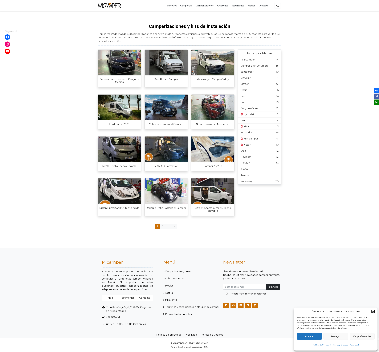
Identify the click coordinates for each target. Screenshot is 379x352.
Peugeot (246, 156)
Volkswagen (248, 181)
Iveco (244, 120)
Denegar (335, 336)
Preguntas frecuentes (178, 314)
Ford (243, 102)
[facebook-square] (226, 305)
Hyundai (249, 114)
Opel (244, 150)
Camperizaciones (204, 5)
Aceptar (309, 336)
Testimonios (238, 5)
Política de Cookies (321, 345)
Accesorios (222, 5)
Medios (251, 5)
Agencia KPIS (200, 347)
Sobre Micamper (175, 278)
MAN (246, 126)
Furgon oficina (249, 108)
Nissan (247, 144)
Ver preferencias (362, 336)
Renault (245, 163)
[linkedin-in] (255, 305)
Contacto (263, 5)
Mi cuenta (171, 299)
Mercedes (246, 132)
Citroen (245, 84)
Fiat (243, 96)
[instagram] (233, 305)
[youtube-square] (241, 305)
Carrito (169, 292)
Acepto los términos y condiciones (248, 293)
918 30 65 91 (113, 317)
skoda (244, 169)
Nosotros (172, 5)
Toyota (245, 175)
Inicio (110, 297)
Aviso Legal (191, 334)
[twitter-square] (248, 305)
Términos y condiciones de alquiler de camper (192, 307)
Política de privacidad (339, 345)
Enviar (274, 286)
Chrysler (246, 77)
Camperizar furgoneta (178, 271)
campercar (247, 71)
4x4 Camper (248, 59)
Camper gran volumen (254, 65)
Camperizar (186, 5)
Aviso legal (354, 345)
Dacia (244, 90)
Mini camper (251, 138)
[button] (373, 311)
